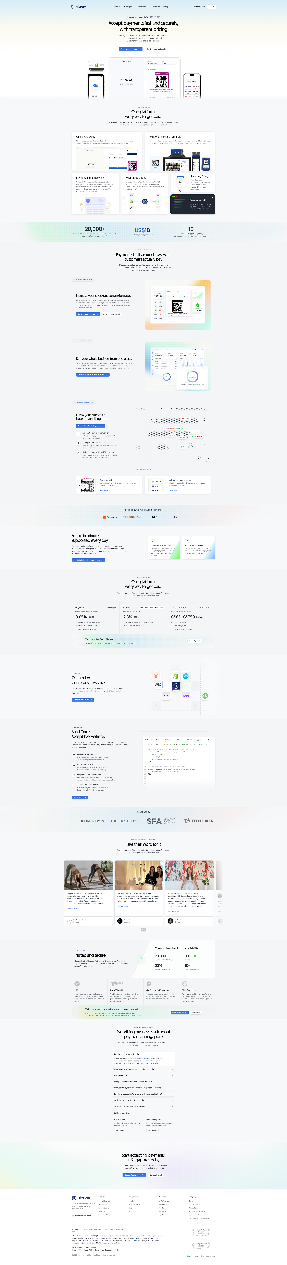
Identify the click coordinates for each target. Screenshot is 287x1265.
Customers (156, 7)
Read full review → (73, 909)
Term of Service (194, 1204)
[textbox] (181, 759)
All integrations (134, 1215)
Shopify (131, 1201)
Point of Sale (102, 1204)
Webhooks (162, 1211)
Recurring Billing (104, 1215)
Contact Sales (199, 6)
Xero (130, 1208)
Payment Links (103, 1208)
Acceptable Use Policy (197, 1211)
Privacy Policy (193, 1208)
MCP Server (163, 1215)
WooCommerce (134, 1204)
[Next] (219, 896)
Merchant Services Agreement (200, 1218)
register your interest (145, 1058)
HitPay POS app (187, 629)
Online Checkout (104, 1201)
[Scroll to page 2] (145, 929)
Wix (130, 1211)
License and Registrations (198, 1215)
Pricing (165, 7)
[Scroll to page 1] (142, 929)
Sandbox (162, 1208)
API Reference (164, 1201)
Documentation (164, 1204)
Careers (192, 1201)
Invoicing (101, 1211)
